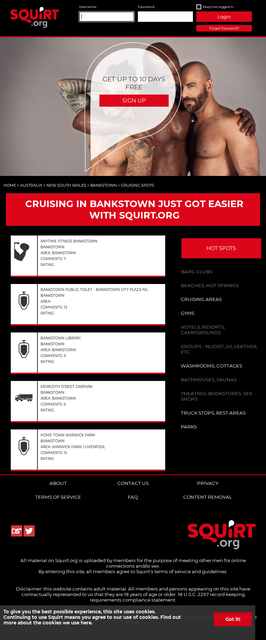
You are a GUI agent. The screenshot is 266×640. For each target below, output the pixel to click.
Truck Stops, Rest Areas (213, 413)
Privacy (207, 483)
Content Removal (207, 497)
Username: (88, 7)
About (58, 483)
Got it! (232, 619)
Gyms (187, 313)
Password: (146, 7)
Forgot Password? (224, 28)
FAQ (133, 497)
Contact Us (133, 483)
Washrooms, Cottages (211, 365)
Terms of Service (58, 497)
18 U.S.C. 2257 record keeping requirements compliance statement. (167, 597)
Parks (189, 426)
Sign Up (134, 100)
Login (224, 16)
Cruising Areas (201, 299)
